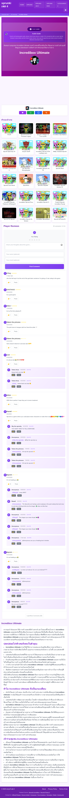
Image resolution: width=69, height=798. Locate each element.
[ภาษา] (66, 10)
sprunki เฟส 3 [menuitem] (38, 5)
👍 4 (13, 386)
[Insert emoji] (61, 244)
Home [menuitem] (22, 4)
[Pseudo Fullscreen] (38, 112)
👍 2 (13, 375)
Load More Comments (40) (34, 615)
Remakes (49, 795)
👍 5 (13, 431)
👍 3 (13, 454)
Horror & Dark (26, 795)
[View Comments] (22, 112)
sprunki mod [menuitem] (49, 5)
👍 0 (13, 532)
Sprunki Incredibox (34, 792)
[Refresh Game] (46, 112)
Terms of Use (63, 789)
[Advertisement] (34, 90)
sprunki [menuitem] (29, 4)
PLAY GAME (36, 29)
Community (60, 795)
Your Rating (34, 236)
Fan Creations (42, 795)
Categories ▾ (62, 5)
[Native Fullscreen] (30, 112)
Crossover (33, 795)
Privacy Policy (52, 789)
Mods (54, 795)
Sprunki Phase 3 (45, 792)
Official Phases (16, 795)
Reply (15, 282)
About (44, 789)
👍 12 (13, 495)
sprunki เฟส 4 (6, 5)
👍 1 (13, 509)
